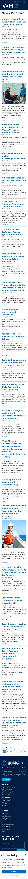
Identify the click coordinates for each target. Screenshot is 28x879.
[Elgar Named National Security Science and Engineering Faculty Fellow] (14, 93)
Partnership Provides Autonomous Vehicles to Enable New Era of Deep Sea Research (14, 571)
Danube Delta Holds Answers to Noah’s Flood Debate (14, 336)
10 (11, 749)
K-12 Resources (6, 818)
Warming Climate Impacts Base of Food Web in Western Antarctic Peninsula (12, 128)
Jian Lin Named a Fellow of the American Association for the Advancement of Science (14, 510)
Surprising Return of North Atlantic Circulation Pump (12, 482)
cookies (8, 860)
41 (8, 751)
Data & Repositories (7, 792)
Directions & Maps (7, 799)
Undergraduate (6, 815)
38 (23, 749)
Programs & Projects (7, 789)
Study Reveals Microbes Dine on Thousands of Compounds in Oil (14, 627)
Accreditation (5, 820)
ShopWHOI (5, 805)
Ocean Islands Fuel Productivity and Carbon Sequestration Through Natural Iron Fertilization (14, 286)
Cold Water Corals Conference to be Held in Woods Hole (13, 600)
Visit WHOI (5, 802)
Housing (4, 828)
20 (14, 749)
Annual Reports (6, 829)
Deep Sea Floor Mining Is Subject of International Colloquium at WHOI (14, 22)
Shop (6, 1)
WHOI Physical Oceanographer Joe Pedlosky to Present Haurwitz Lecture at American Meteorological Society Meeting (13, 449)
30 (17, 749)
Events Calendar (6, 800)
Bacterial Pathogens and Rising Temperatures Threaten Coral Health (14, 363)
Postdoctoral (5, 813)
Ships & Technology (7, 791)
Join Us (11, 1)
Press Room (17, 1)
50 (16, 751)
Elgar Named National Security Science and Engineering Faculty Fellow (13, 75)
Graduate (4, 812)
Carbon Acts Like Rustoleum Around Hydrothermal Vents (12, 232)
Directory (13, 3)
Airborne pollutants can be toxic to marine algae (14, 179)
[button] (25, 854)
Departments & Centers (8, 787)
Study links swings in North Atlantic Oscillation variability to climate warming (14, 414)
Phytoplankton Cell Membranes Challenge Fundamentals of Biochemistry (13, 258)
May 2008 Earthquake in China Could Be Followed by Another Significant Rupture (13, 685)
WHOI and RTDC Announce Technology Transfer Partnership (13, 204)
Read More (5, 42)
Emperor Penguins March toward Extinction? (11, 312)
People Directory (6, 826)
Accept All (14, 871)
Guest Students (6, 816)
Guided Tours (5, 804)
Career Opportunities (8, 824)
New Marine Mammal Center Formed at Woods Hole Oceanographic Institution (12, 653)
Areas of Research (7, 786)
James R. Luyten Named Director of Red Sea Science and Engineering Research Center (14, 721)
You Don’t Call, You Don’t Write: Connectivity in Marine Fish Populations (14, 50)
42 (11, 751)
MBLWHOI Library (7, 794)
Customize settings (14, 876)
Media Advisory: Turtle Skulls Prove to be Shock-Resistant (13, 387)
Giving (3, 831)
